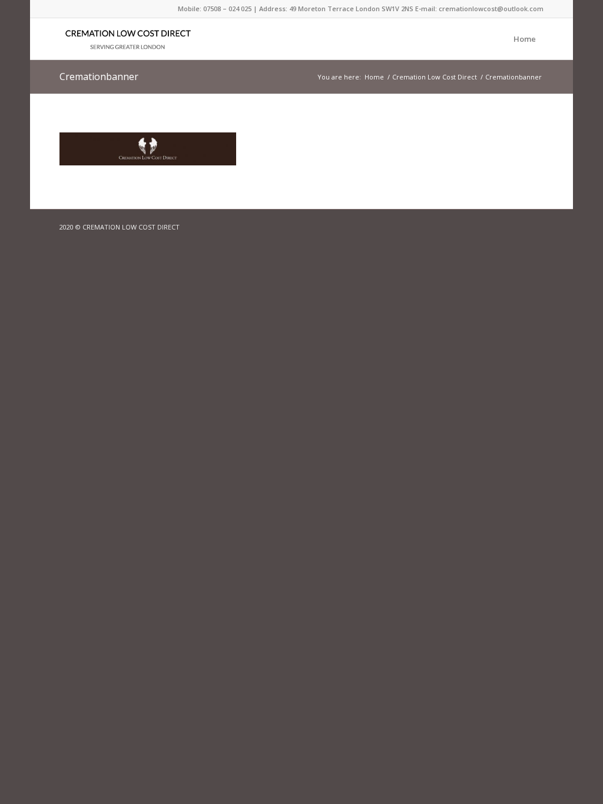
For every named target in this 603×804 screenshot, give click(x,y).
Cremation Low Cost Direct (434, 76)
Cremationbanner (98, 76)
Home (524, 39)
